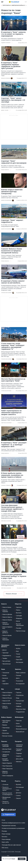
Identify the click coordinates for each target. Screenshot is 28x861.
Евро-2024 (19, 659)
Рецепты (17, 781)
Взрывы (4, 725)
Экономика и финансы (5, 645)
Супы (17, 790)
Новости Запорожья (5, 623)
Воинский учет (20, 731)
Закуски (18, 798)
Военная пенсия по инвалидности (7, 793)
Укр (26, 2)
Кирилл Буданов (7, 763)
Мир (2, 689)
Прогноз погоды (20, 631)
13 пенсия (5, 784)
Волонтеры (5, 733)
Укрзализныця (6, 663)
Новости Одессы (7, 617)
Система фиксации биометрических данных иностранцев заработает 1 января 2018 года (12, 508)
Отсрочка (18, 726)
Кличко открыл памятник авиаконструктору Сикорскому (11, 191)
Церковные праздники (19, 745)
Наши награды (6, 834)
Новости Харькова (5, 610)
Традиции (19, 753)
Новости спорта (20, 645)
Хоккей (18, 657)
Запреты (18, 756)
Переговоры (6, 727)
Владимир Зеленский (5, 745)
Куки (13, 858)
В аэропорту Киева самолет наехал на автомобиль (13, 282)
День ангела (19, 759)
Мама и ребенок (20, 672)
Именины (19, 761)
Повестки (19, 720)
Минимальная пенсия (6, 798)
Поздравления (20, 712)
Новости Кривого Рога (7, 627)
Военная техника (7, 736)
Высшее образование (20, 624)
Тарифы (4, 658)
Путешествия (20, 700)
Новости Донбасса (5, 632)
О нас (3, 820)
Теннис (18, 654)
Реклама (4, 831)
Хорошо (21, 858)
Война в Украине (6, 717)
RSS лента (5, 847)
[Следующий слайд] (26, 5)
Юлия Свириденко (7, 775)
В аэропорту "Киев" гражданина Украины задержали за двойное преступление (10, 65)
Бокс (17, 651)
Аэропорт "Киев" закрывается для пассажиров (13, 162)
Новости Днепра (7, 614)
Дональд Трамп (6, 749)
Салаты (18, 795)
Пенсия (3, 781)
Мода (17, 698)
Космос (4, 675)
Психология (19, 681)
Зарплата (19, 607)
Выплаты (18, 612)
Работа (18, 610)
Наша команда (6, 839)
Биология (5, 678)
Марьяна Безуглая (5, 772)
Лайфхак (18, 706)
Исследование (20, 683)
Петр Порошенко (7, 766)
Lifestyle (17, 689)
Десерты (18, 792)
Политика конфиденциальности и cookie (13, 822)
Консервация (20, 787)
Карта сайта (5, 842)
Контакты (4, 836)
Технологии (5, 672)
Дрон (3, 681)
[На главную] (14, 2)
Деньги (4, 650)
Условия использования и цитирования (13, 828)
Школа (18, 621)
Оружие (4, 730)
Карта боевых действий (6, 721)
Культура (18, 703)
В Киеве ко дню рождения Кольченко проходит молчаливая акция (12, 543)
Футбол (18, 648)
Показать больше (11, 593)
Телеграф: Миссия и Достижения (11, 845)
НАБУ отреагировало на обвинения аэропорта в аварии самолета (11, 412)
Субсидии (19, 615)
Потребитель (20, 695)
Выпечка (18, 784)
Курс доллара (6, 661)
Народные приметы (19, 749)
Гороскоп (18, 692)
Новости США (6, 695)
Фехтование (19, 662)
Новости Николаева (5, 638)
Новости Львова (7, 620)
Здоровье (18, 669)
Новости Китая (6, 703)
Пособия (18, 628)
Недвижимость (6, 655)
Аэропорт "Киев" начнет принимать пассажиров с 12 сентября (13, 100)
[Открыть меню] (2, 2)
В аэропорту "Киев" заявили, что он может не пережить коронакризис (13, 34)
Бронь (18, 723)
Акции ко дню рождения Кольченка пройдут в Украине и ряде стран (13, 576)
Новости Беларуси (5, 707)
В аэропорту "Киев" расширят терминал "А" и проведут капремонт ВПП (14, 444)
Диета (18, 678)
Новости (4, 604)
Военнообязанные (21, 729)
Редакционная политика (9, 825)
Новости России (7, 698)
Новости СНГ (6, 700)
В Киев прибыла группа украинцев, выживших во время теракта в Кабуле (12, 475)
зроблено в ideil (5, 855)
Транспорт (5, 652)
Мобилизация (19, 717)
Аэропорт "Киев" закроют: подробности (12, 221)
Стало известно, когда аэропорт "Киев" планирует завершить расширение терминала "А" (12, 346)
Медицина (19, 618)
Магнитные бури (21, 709)
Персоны (4, 741)
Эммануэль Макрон (5, 755)
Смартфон (5, 683)
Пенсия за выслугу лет (5, 802)
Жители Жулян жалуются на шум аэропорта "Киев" (13, 380)
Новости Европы (7, 692)
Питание (18, 675)
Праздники (18, 741)
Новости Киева (6, 607)
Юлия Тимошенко (7, 768)
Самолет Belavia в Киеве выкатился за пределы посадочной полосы (11, 251)
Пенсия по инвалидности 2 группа (7, 789)
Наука (3, 669)
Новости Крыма (7, 635)
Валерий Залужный (5, 759)
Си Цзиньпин (6, 751)
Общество (18, 604)
